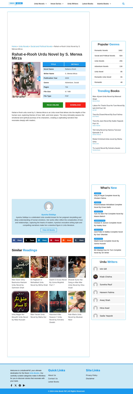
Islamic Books (103, 4)
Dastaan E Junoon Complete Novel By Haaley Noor (107, 224)
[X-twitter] (16, 385)
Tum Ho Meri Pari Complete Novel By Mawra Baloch (108, 215)
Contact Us (53, 378)
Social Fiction (99, 247)
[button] (123, 3)
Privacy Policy (91, 375)
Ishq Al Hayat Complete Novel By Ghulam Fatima (107, 197)
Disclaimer (90, 378)
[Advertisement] (49, 29)
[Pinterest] (20, 385)
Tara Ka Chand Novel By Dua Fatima (107, 114)
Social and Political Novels (41, 46)
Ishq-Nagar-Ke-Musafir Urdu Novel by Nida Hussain (20, 317)
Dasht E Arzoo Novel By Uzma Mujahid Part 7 (58, 282)
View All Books (48, 230)
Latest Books (87, 4)
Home (14, 46)
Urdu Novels (39, 4)
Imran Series (56, 4)
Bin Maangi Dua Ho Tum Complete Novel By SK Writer (107, 251)
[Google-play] (24, 385)
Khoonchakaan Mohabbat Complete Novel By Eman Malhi (108, 206)
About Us (52, 375)
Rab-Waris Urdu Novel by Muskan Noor (75, 317)
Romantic (97, 193)
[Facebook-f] (11, 385)
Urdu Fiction (98, 211)
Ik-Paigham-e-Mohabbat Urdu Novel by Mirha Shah (39, 282)
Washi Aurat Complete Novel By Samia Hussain (106, 242)
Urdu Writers (72, 4)
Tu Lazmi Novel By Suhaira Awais (106, 148)
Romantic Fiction (99, 220)
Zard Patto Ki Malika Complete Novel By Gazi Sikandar (108, 233)
